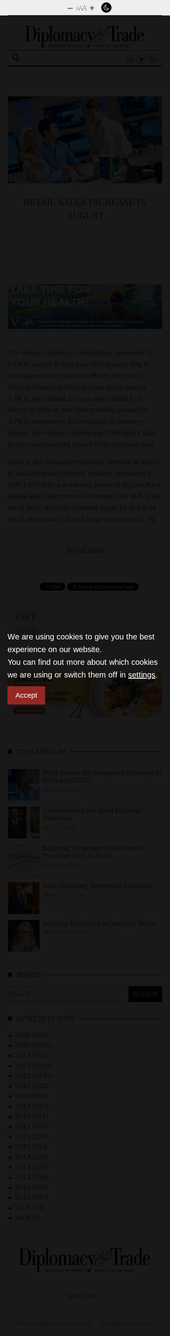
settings (141, 674)
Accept (26, 695)
